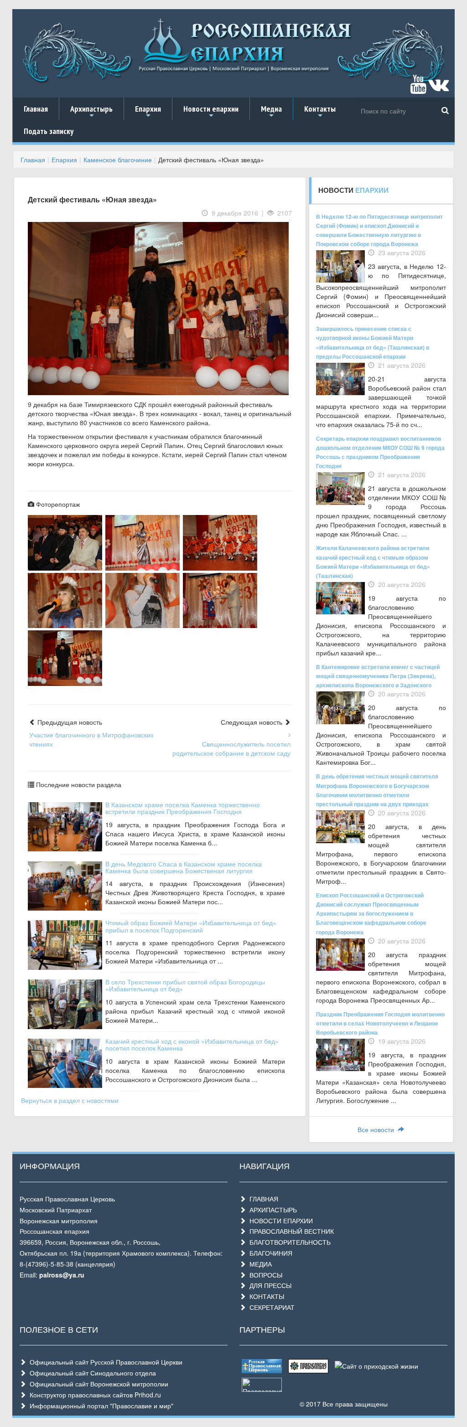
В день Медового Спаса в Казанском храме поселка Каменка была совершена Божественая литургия (183, 867)
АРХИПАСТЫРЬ (271, 1209)
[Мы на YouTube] (418, 88)
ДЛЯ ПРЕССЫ (268, 1285)
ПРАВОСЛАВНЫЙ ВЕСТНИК (290, 1231)
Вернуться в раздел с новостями (70, 1100)
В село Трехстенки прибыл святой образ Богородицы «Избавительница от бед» (185, 985)
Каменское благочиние (117, 159)
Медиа (271, 111)
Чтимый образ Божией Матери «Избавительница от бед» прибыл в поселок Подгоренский (190, 926)
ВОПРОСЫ (264, 1274)
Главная (36, 108)
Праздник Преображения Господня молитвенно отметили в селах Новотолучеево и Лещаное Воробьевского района (380, 1023)
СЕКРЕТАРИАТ (270, 1307)
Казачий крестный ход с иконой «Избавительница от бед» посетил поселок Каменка (192, 1044)
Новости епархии (211, 111)
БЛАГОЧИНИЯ (269, 1252)
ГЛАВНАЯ (262, 1198)
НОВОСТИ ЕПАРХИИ (279, 1220)
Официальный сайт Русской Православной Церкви (104, 1361)
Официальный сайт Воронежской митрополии (97, 1383)
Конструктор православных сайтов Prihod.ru (93, 1394)
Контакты (320, 111)
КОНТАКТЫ (265, 1296)
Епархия (148, 111)
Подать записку (48, 131)
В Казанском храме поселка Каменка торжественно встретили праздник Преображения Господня (182, 808)
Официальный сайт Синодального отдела (91, 1372)
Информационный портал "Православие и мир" (99, 1405)
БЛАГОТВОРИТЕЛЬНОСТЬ (288, 1242)
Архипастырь (91, 111)
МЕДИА (259, 1263)
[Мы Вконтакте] (438, 88)
